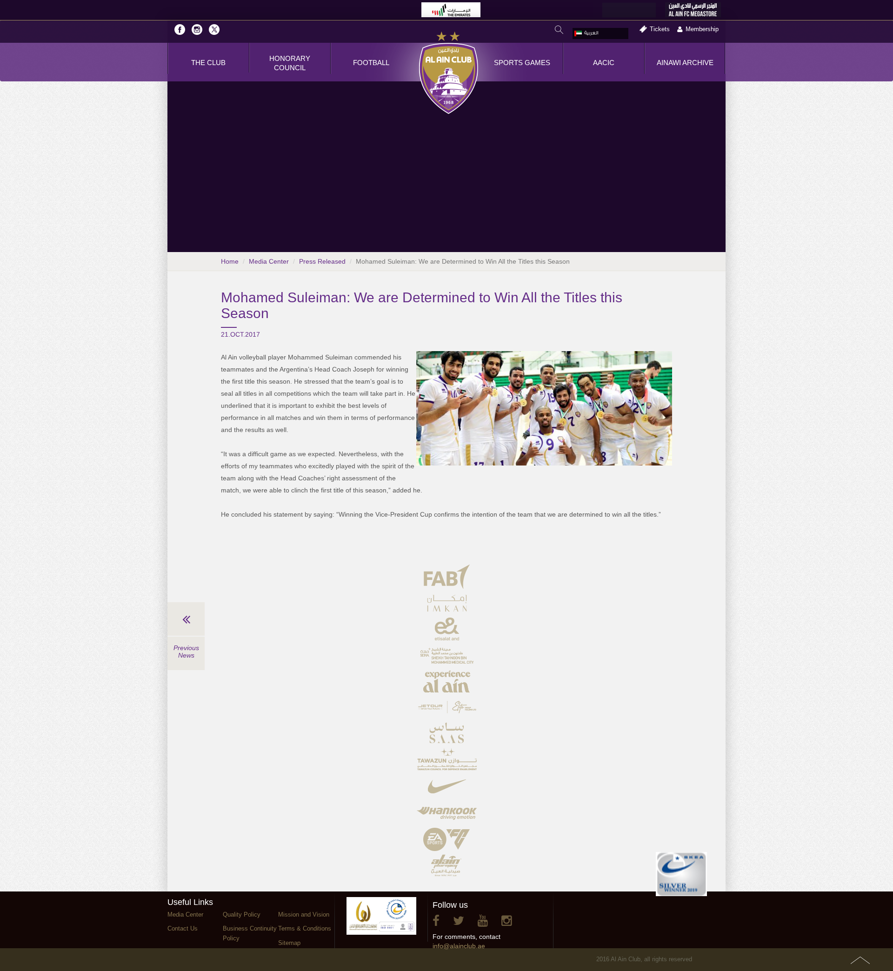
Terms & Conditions (304, 928)
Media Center (269, 261)
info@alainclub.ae (459, 946)
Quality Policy (241, 914)
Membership (702, 29)
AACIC (603, 63)
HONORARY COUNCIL (289, 63)
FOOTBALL (371, 63)
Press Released (322, 261)
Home (230, 261)
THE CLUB (208, 63)
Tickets (660, 29)
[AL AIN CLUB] (448, 73)
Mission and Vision (303, 914)
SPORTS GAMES (522, 63)
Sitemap (289, 942)
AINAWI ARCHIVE (685, 63)
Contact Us (182, 928)
